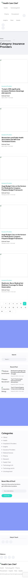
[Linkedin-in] (9, 557)
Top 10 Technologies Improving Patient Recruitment (17, 380)
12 (21, 307)
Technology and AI (8, 468)
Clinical (5, 437)
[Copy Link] (7, 101)
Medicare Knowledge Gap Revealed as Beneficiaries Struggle (18, 372)
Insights (5, 20)
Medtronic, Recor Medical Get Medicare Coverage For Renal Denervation (12, 285)
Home (1, 38)
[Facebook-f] (1, 557)
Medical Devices (8, 453)
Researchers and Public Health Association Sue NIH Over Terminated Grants (12, 139)
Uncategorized (7, 471)
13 (25, 307)
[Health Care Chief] (10, 3)
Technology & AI (15, 8)
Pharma (6, 14)
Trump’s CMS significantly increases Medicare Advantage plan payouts (13, 91)
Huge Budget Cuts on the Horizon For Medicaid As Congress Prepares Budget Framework (14, 188)
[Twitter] (5, 557)
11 (17, 307)
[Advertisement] (14, 334)
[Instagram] (13, 557)
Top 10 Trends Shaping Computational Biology (17, 388)
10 (13, 307)
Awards (18, 20)
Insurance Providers (9, 450)
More (11, 20)
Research (6, 459)
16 (10, 311)
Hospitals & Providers (9, 443)
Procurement (15, 14)
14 (2, 311)
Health (6, 8)
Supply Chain (7, 462)
